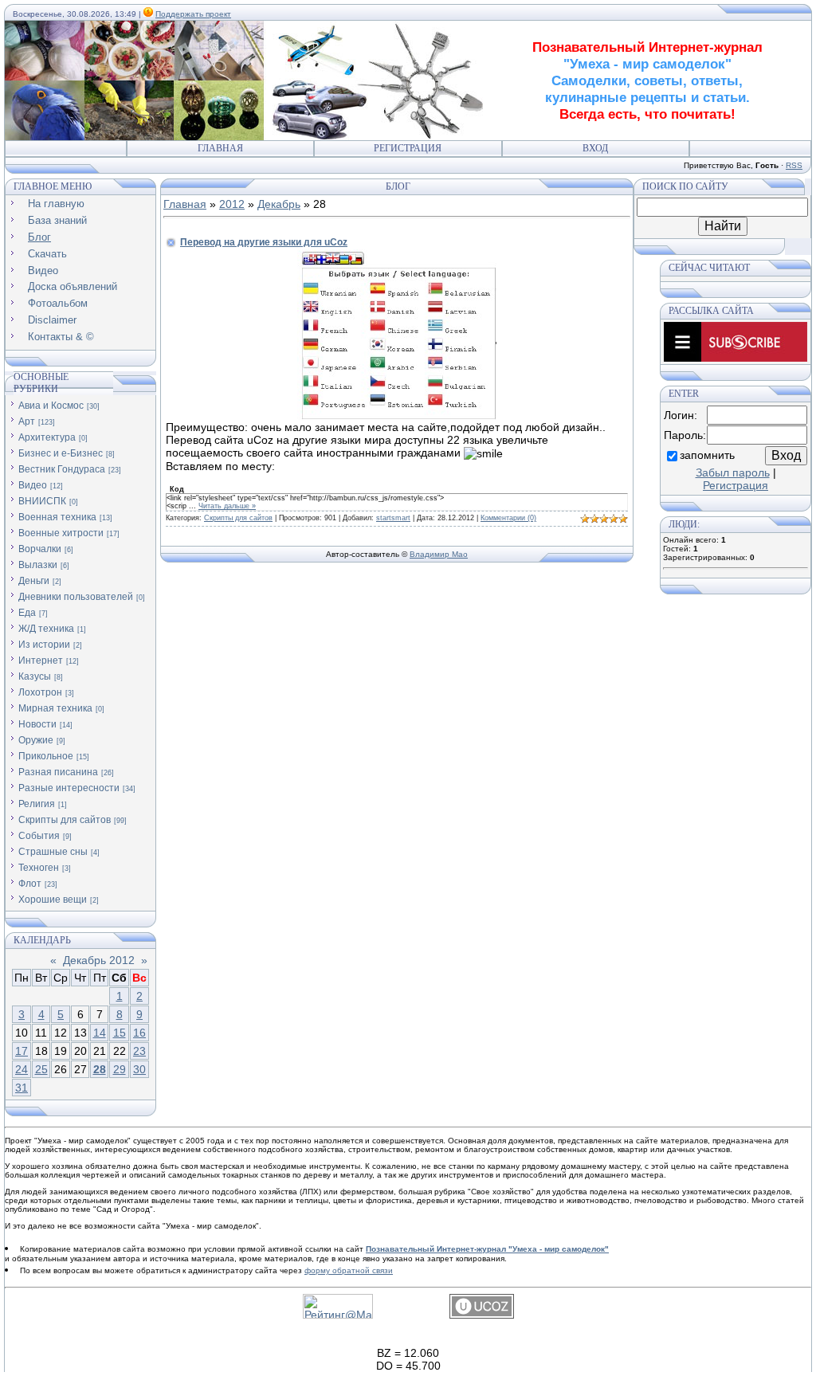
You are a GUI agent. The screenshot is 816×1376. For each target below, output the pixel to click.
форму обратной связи (348, 1270)
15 (119, 1032)
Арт (26, 421)
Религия (36, 804)
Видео (32, 485)
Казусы (34, 676)
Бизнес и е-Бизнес (60, 453)
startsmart (393, 518)
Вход (595, 148)
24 (21, 1069)
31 (21, 1087)
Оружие (35, 740)
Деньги (33, 580)
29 (119, 1069)
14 (99, 1032)
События (39, 835)
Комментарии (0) (508, 518)
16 (139, 1032)
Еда (27, 612)
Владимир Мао (439, 554)
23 (139, 1051)
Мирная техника (55, 708)
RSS (794, 165)
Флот (29, 883)
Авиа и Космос (51, 405)
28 (99, 1069)
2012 (232, 204)
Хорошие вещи (52, 899)
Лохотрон (40, 692)
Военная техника (57, 517)
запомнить (707, 455)
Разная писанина (58, 772)
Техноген (38, 867)
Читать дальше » (227, 506)
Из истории (44, 644)
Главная (220, 148)
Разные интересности (69, 788)
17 (21, 1051)
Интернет (40, 660)
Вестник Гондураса (61, 469)
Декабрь (278, 204)
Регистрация (407, 148)
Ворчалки (39, 549)
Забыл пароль (733, 472)
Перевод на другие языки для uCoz (263, 242)
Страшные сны (53, 851)
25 (41, 1069)
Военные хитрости (61, 533)
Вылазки (37, 564)
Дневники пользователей (75, 596)
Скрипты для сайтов (64, 819)
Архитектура (47, 437)
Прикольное (45, 756)
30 (139, 1069)
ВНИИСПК (42, 501)
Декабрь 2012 (99, 960)
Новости (37, 724)
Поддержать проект (193, 14)
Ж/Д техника (46, 628)
